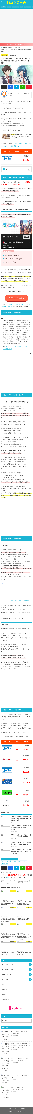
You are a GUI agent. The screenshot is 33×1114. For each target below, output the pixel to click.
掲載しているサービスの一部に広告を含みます (16, 44)
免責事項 (23, 1108)
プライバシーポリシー (14, 1108)
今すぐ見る (26, 160)
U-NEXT (8, 877)
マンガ (5, 979)
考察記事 (5, 994)
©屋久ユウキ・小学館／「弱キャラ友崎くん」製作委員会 (16, 600)
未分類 (5, 989)
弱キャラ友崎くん (22, 861)
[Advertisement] (16, 25)
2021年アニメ (16, 47)
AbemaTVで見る (16, 298)
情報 (4, 984)
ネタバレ (14, 861)
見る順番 (5, 999)
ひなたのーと (13, 1111)
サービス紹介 (6, 974)
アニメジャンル (8, 964)
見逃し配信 (5, 863)
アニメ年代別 (9, 47)
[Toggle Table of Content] (28, 169)
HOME (3, 47)
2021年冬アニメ (6, 861)
